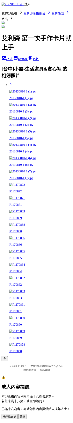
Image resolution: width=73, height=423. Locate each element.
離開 (22, 416)
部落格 (23, 59)
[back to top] (5, 358)
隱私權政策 (29, 370)
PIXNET (22, 366)
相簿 (9, 59)
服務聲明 (45, 370)
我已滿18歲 (9, 416)
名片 (36, 59)
